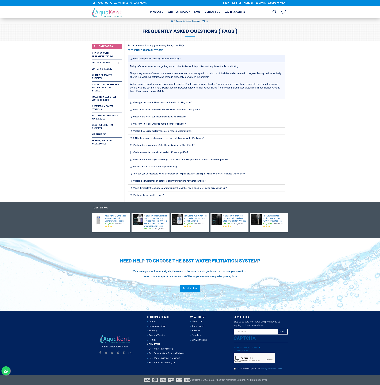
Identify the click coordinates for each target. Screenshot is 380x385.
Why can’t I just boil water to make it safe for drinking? (159, 123)
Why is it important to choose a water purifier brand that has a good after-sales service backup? (180, 188)
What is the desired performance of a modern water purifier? (162, 131)
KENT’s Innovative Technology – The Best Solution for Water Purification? (169, 138)
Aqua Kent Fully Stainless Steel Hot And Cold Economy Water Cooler (115, 218)
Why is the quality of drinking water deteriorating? (157, 58)
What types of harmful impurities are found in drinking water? (162, 102)
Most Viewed (101, 207)
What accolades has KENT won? (148, 195)
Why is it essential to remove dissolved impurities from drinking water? (167, 109)
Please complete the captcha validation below (246, 349)
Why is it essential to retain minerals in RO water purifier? (160, 152)
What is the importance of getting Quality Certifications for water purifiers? (169, 181)
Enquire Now (190, 288)
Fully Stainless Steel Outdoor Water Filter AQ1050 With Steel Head (273, 218)
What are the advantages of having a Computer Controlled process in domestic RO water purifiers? (181, 159)
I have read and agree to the (259, 368)
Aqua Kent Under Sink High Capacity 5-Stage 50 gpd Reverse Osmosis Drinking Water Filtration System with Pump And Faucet (155, 221)
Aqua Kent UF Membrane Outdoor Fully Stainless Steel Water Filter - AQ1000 (234, 218)
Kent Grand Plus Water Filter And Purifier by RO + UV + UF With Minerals (195, 218)
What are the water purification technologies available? (159, 116)
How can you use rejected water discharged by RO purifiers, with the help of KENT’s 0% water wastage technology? (189, 173)
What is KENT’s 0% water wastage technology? (155, 166)
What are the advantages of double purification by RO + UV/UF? (164, 145)
